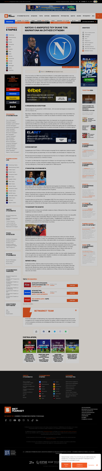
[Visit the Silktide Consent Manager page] (97, 465)
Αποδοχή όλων (66, 465)
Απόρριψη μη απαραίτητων (80, 465)
